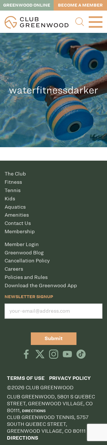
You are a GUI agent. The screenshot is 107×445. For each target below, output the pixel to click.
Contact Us (18, 223)
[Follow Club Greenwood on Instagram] (53, 355)
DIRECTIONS (22, 438)
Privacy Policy (70, 378)
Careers (14, 269)
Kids (10, 198)
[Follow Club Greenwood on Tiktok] (81, 355)
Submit (54, 338)
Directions (34, 410)
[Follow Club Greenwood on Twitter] (40, 355)
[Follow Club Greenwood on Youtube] (67, 355)
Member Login (22, 244)
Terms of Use (26, 378)
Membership (20, 231)
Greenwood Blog (24, 253)
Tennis (13, 190)
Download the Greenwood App (41, 285)
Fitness (13, 182)
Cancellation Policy (27, 261)
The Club (15, 174)
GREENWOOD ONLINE (26, 5)
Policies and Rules (26, 277)
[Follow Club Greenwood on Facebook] (26, 355)
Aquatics (15, 207)
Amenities (17, 215)
